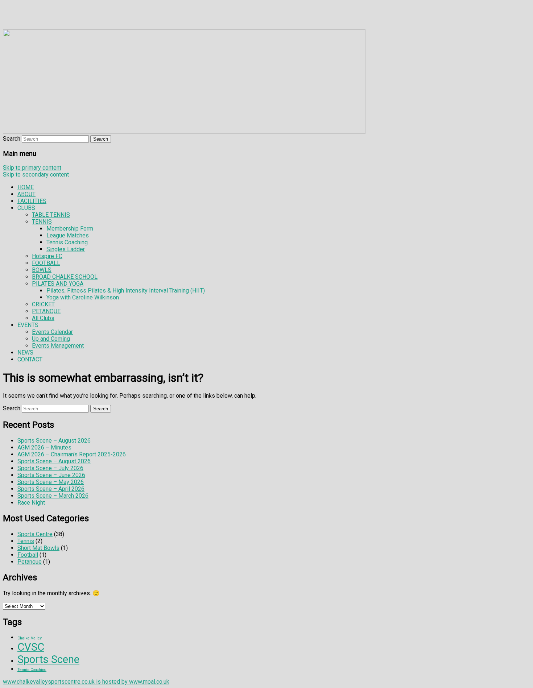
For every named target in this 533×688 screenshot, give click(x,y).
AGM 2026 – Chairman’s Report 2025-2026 (71, 454)
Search (11, 138)
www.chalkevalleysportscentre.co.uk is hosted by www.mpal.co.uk (86, 681)
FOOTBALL (46, 263)
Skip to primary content (32, 167)
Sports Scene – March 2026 (52, 495)
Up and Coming (51, 338)
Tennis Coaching (67, 242)
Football (27, 554)
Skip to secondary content (36, 174)
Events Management (58, 345)
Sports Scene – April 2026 (50, 488)
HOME (25, 187)
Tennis (25, 541)
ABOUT (26, 194)
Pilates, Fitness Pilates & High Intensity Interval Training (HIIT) (125, 290)
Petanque (29, 561)
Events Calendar (52, 331)
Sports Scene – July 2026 (50, 468)
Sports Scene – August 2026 (54, 440)
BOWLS (41, 269)
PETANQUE (46, 311)
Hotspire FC (47, 256)
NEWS (25, 352)
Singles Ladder (65, 249)
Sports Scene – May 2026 (50, 481)
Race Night (31, 502)
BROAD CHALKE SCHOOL (65, 276)
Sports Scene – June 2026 (51, 475)
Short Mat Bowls (38, 547)
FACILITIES (31, 201)
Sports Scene (48, 659)
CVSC (30, 647)
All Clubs (43, 318)
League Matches (67, 235)
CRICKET (43, 304)
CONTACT (29, 359)
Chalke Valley (29, 638)
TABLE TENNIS (51, 214)
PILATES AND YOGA (57, 283)
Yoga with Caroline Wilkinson (82, 297)
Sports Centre (35, 534)
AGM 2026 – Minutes (44, 447)
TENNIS (42, 221)
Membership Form (69, 228)
